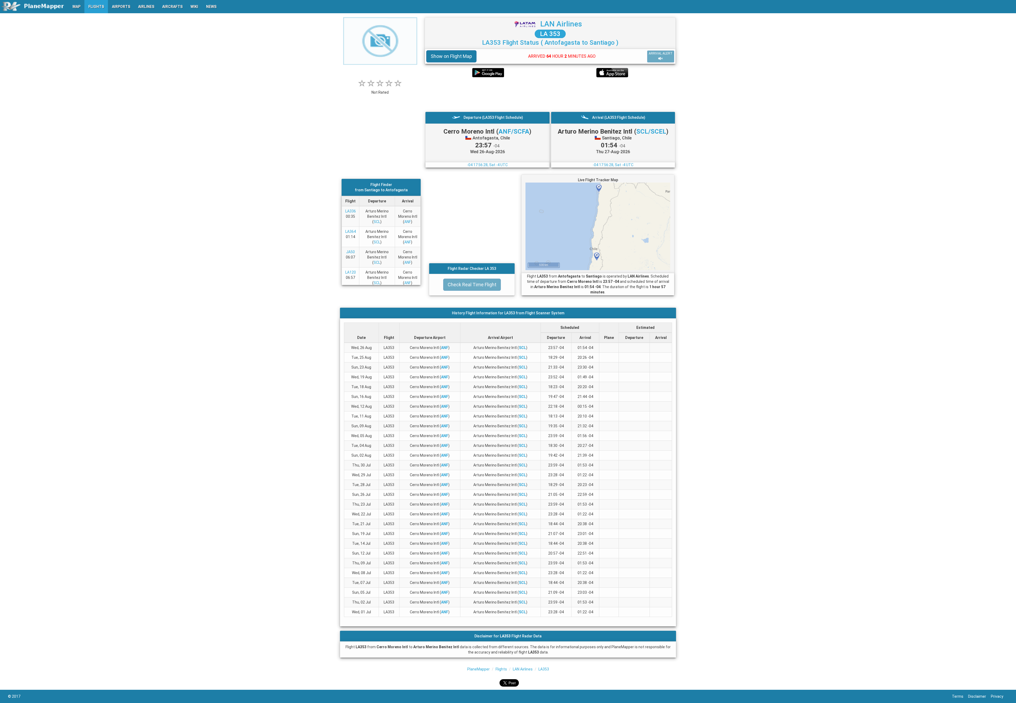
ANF (407, 222)
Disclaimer (979, 696)
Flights (501, 669)
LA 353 (550, 34)
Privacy (999, 696)
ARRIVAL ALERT (661, 53)
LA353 (543, 669)
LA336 (350, 211)
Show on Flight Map (451, 56)
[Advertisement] (550, 94)
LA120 (350, 272)
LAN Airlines (561, 24)
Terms (960, 696)
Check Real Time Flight (472, 284)
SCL (377, 222)
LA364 (350, 231)
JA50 (350, 252)
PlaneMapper (478, 669)
